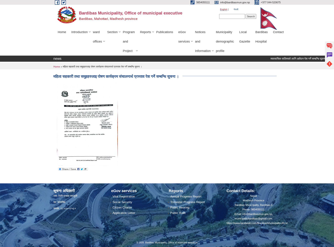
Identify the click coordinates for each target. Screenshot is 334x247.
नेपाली (236, 9)
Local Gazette (244, 36)
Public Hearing (179, 207)
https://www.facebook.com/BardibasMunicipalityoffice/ (257, 223)
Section (112, 32)
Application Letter (124, 213)
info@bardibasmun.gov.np (257, 213)
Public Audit (178, 213)
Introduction (79, 32)
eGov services (184, 36)
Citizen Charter (122, 207)
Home (62, 32)
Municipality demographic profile (225, 41)
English (223, 9)
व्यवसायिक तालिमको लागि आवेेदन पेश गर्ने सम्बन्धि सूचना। (292, 58)
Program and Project (129, 41)
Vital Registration (124, 196)
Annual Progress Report (185, 196)
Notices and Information (203, 41)
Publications (164, 32)
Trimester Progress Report (187, 202)
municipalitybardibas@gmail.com (253, 218)
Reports (145, 32)
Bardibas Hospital (261, 36)
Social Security (122, 202)
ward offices (97, 36)
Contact (278, 32)
